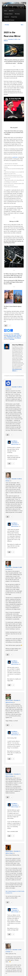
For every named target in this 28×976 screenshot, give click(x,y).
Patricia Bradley (9, 774)
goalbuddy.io (15, 157)
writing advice (10, 338)
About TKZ (11, 10)
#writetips (6, 335)
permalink (12, 339)
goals (15, 335)
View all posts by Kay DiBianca (17, 370)
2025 (10, 335)
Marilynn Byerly (9, 851)
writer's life (18, 336)
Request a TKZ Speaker (9, 20)
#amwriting (16, 333)
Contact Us (6, 17)
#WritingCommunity (11, 336)
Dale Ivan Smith (9, 700)
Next (22, 24)
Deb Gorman (8, 949)
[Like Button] (6, 325)
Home (5, 10)
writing (5, 338)
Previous (6, 24)
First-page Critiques (8, 13)
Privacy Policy (14, 17)
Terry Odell (8, 478)
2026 (12, 335)
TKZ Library (17, 13)
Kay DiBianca (18, 338)
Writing (18, 335)
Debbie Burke (9, 567)
